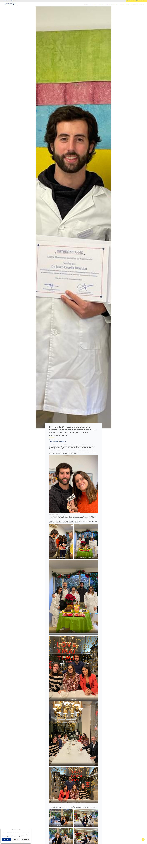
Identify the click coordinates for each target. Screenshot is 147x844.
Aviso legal (22, 841)
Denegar (16, 839)
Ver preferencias (25, 839)
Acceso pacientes (140, 0)
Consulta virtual (131, 0)
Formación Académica (54, 441)
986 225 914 (6, 0)
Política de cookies (10, 841)
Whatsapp (14, 0)
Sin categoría (63, 441)
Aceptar (6, 839)
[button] (29, 829)
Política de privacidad (16, 841)
